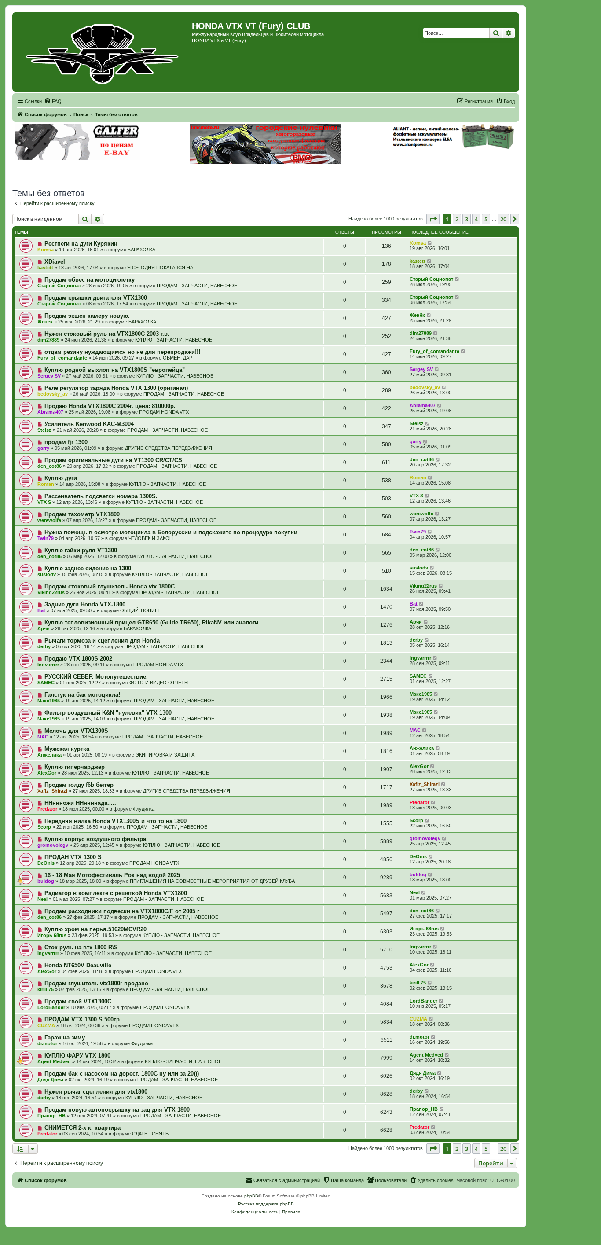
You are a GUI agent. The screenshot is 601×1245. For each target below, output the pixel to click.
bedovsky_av (52, 394)
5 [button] (485, 219)
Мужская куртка (66, 749)
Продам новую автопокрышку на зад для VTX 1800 (117, 1109)
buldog (45, 881)
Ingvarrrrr (48, 664)
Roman (45, 484)
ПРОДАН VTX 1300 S (73, 857)
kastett (45, 267)
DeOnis (46, 863)
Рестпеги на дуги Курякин (80, 243)
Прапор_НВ (51, 1115)
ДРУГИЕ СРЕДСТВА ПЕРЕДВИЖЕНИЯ (168, 448)
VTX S (44, 502)
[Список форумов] (103, 52)
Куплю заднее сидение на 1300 (87, 568)
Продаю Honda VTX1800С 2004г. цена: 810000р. (110, 406)
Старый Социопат (59, 285)
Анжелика (49, 754)
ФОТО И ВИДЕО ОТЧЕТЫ (159, 682)
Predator (47, 809)
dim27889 (48, 339)
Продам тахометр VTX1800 (82, 514)
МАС (42, 736)
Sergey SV (49, 375)
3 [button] (466, 219)
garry (43, 448)
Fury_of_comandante (62, 357)
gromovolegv (52, 845)
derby (44, 646)
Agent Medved (54, 1061)
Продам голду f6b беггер (79, 785)
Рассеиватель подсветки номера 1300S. (101, 496)
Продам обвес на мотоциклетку (89, 279)
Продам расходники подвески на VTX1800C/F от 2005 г (121, 911)
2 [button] (456, 219)
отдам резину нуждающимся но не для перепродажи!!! (122, 352)
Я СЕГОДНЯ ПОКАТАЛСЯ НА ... (162, 267)
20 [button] (503, 219)
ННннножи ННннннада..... (80, 803)
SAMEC (46, 682)
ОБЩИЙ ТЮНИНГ (140, 610)
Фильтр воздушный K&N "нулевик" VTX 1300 (108, 712)
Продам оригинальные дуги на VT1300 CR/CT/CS (113, 460)
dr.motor (47, 1043)
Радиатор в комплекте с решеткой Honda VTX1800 (115, 893)
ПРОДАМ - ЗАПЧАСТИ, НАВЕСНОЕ (197, 285)
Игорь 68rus (51, 935)
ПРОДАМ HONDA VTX (164, 412)
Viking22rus (51, 592)
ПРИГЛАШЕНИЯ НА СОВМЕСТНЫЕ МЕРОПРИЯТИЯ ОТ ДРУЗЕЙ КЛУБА (212, 881)
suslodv (46, 574)
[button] (433, 219)
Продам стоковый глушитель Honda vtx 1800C (109, 586)
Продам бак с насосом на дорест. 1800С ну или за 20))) (121, 1073)
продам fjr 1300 (66, 442)
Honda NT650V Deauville (77, 965)
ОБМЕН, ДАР (177, 357)
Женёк (45, 321)
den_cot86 (49, 466)
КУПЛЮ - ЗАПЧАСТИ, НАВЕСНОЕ (173, 339)
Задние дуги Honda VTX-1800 (84, 604)
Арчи (43, 628)
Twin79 (45, 538)
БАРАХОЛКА (141, 249)
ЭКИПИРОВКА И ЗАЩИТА (165, 754)
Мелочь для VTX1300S (76, 730)
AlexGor (46, 772)
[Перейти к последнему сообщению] (430, 243)
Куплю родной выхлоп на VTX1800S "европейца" (114, 370)
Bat (41, 610)
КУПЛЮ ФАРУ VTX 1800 (77, 1055)
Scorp (44, 827)
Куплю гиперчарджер (74, 767)
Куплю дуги (60, 478)
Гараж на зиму (64, 1037)
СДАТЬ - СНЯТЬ (150, 1133)
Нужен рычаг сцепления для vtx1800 (95, 1091)
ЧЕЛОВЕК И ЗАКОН (150, 538)
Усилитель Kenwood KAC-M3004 (89, 424)
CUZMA (46, 1025)
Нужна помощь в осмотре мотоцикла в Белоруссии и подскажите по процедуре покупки (170, 532)
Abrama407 (50, 412)
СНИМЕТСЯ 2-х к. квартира (82, 1127)
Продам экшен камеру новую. (87, 315)
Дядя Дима (50, 1079)
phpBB (251, 1196)
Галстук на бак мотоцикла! (82, 694)
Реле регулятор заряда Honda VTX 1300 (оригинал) (116, 388)
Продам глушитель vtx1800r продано (96, 983)
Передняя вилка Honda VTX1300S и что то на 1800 (115, 821)
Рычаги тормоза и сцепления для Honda (102, 640)
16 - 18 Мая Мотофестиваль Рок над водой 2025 (112, 875)
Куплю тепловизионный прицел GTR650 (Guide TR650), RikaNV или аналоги (151, 622)
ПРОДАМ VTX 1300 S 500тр (82, 1019)
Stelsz (44, 430)
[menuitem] (53, 101)
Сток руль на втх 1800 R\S (81, 947)
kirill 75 (45, 989)
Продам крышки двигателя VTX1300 (95, 297)
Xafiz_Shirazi (52, 790)
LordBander (51, 1007)
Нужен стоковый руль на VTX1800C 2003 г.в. (106, 334)
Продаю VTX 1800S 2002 (78, 658)
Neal (42, 899)
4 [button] (476, 219)
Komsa (45, 249)
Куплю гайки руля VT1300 (80, 550)
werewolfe (49, 520)
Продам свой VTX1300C (77, 1001)
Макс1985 (48, 700)
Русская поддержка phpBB (266, 1203)
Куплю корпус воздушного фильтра (95, 839)
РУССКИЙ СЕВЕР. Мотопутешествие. (96, 676)
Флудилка (143, 809)
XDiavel (54, 261)
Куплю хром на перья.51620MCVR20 (95, 929)
